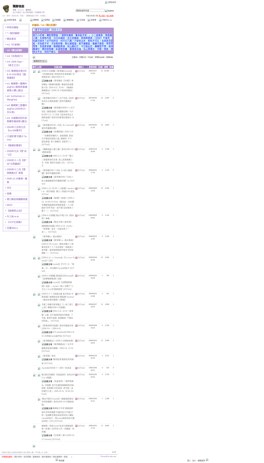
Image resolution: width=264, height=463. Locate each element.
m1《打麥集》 (14, 44)
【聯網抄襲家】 (15, 145)
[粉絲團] (57, 459)
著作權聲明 (46, 457)
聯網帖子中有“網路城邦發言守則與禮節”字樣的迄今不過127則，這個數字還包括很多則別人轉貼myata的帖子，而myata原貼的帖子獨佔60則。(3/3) (58, 414)
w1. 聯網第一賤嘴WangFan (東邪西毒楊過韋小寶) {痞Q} (17, 87)
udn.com (113, 456)
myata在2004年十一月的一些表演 (56, 368)
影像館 (58, 20)
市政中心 (107, 20)
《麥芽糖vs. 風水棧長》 (52, 236)
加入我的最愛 (28, 12)
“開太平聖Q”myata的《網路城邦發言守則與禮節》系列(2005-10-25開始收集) (58, 402)
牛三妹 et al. (13, 216)
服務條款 (36, 457)
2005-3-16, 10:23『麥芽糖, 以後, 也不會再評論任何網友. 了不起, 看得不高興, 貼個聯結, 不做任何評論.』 (57, 316)
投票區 (47, 20)
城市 (8, 16)
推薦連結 (70, 20)
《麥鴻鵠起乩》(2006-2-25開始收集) (57, 341)
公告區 (82, 20)
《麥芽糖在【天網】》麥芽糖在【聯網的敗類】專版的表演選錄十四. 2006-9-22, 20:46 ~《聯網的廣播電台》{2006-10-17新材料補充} (57, 85)
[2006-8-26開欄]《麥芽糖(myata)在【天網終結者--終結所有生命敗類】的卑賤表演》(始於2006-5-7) (58, 74)
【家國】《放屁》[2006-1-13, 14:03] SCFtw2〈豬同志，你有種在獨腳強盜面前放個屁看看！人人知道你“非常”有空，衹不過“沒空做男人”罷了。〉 (58, 204)
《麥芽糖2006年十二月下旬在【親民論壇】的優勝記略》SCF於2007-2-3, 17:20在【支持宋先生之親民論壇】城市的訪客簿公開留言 (58, 113)
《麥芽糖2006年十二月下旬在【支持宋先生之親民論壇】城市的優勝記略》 (58, 101)
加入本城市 (17, 12)
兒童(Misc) (12, 228)
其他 (22, 16)
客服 (66, 457)
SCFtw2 (21, 10)
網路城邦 (112, 2)
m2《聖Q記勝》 (15, 50)
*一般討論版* (13, 33)
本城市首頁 (11, 20)
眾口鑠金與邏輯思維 (17, 199)
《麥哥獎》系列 (48, 356)
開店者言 (11, 38)
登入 (189, 461)
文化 (9, 187)
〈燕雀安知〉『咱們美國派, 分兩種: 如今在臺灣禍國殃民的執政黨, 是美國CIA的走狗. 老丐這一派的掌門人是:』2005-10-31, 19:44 (58, 386)
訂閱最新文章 (40, 12)
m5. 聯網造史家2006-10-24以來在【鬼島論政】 (16, 74)
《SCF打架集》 (15, 222)
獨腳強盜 (18, 6)
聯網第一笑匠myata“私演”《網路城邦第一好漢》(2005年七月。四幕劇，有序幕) (58, 429)
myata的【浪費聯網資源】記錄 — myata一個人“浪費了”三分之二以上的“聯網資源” (57, 285)
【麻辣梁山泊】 (15, 210)
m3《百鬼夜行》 (15, 56)
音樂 (9, 193)
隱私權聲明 (57, 457)
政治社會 (15, 16)
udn (3, 16)
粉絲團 (61, 461)
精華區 (36, 20)
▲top (114, 452)
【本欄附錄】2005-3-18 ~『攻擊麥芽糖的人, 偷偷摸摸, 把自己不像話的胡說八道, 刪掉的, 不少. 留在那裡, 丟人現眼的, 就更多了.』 (57, 136)
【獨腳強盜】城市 (32, 16)
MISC (10, 205)
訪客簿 (93, 20)
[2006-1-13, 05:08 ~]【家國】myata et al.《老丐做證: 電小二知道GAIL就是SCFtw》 (58, 191)
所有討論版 (12, 27)
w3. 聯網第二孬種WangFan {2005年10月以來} (17, 108)
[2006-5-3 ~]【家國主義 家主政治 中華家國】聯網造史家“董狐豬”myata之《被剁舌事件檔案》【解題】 (58, 297)
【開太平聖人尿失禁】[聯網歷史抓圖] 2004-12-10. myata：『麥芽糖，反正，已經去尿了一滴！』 (58, 227)
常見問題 (27, 457)
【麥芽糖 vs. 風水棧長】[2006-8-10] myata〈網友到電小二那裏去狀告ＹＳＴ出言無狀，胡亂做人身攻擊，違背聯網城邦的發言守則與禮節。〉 (58, 246)
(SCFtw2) (46, 93)
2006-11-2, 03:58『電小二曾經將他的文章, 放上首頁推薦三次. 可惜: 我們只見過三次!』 (57, 159)
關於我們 (18, 457)
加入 (194, 461)
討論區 (25, 20)
